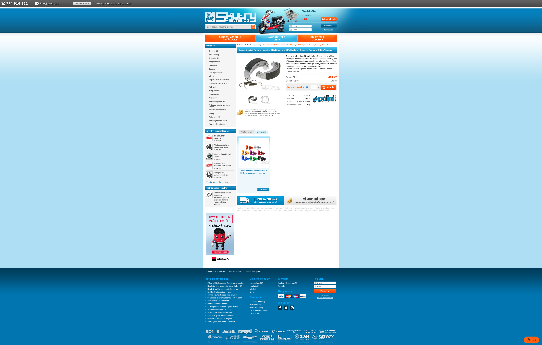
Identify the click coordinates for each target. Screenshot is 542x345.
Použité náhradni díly (217, 124)
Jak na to (281, 286)
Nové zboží (254, 286)
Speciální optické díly (217, 102)
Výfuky (211, 114)
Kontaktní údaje (235, 271)
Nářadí (211, 76)
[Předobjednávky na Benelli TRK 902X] (209, 147)
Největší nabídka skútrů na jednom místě (223, 289)
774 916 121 (17, 3)
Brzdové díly (214, 51)
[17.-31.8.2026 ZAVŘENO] (209, 138)
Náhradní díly (214, 55)
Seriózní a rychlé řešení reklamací (220, 315)
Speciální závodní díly (217, 110)
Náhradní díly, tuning (253, 45)
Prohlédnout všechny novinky (217, 182)
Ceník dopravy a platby (258, 310)
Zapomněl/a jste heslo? (325, 297)
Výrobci (253, 289)
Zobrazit (263, 189)
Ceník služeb (255, 313)
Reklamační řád (256, 304)
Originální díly (214, 58)
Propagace (213, 98)
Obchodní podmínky (257, 301)
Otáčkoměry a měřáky (218, 83)
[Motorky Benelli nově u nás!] (209, 156)
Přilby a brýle (214, 91)
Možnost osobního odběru (217, 303)
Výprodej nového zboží (218, 121)
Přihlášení (328, 26)
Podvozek (213, 87)
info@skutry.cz (49, 3)
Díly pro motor (214, 62)
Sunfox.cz (222, 271)
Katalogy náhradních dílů (287, 283)
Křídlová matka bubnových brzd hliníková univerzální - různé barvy (253, 171)
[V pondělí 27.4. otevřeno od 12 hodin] (209, 165)
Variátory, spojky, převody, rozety (219, 106)
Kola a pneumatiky (216, 73)
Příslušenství (214, 94)
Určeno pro (261, 132)
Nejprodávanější (256, 283)
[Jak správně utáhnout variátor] (209, 174)
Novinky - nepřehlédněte (218, 130)
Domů (241, 45)
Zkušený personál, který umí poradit (221, 321)
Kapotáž (212, 69)
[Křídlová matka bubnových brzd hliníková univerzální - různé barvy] (254, 153)
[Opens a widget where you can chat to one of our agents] (531, 340)
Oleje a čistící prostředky (219, 80)
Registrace (328, 30)
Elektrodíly (213, 65)
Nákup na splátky (256, 307)
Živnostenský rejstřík (252, 271)
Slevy (252, 292)
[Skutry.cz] (230, 22)
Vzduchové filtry (215, 117)
